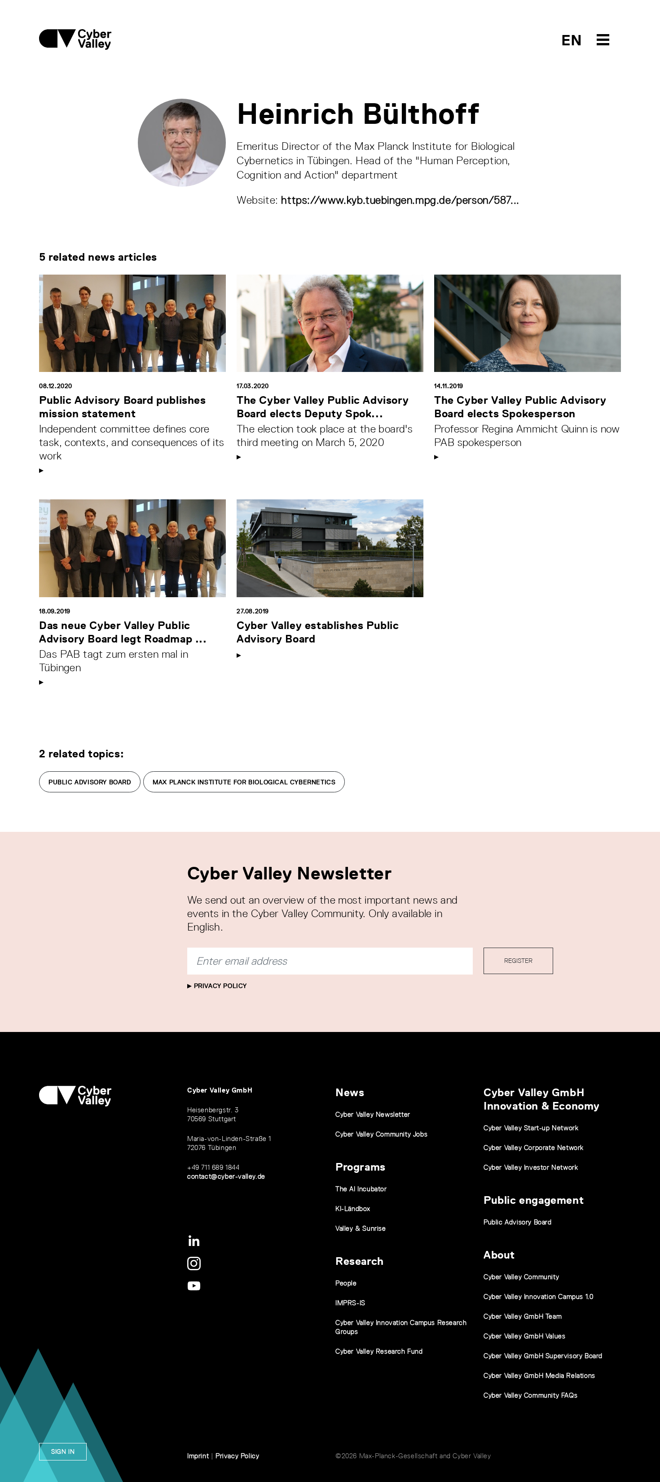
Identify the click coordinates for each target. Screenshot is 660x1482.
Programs (360, 1167)
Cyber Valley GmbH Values (524, 1336)
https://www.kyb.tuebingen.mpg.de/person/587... (400, 200)
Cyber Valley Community (521, 1277)
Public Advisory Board (89, 782)
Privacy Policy (219, 985)
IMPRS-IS (350, 1303)
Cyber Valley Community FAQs (530, 1395)
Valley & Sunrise (360, 1228)
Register (518, 960)
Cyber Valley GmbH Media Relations (539, 1375)
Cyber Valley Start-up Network (531, 1128)
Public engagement (534, 1200)
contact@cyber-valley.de (226, 1176)
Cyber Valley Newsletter (372, 1114)
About (499, 1255)
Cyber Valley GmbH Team (523, 1316)
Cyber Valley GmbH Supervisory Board (543, 1356)
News (349, 1092)
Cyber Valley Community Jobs (381, 1134)
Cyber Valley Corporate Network (534, 1147)
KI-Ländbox (352, 1208)
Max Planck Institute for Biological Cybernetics (244, 782)
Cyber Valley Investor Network (531, 1167)
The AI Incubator (361, 1189)
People (346, 1283)
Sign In (63, 1451)
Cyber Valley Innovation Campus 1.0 (538, 1296)
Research (359, 1261)
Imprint (198, 1456)
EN (571, 40)
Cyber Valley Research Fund (379, 1351)
